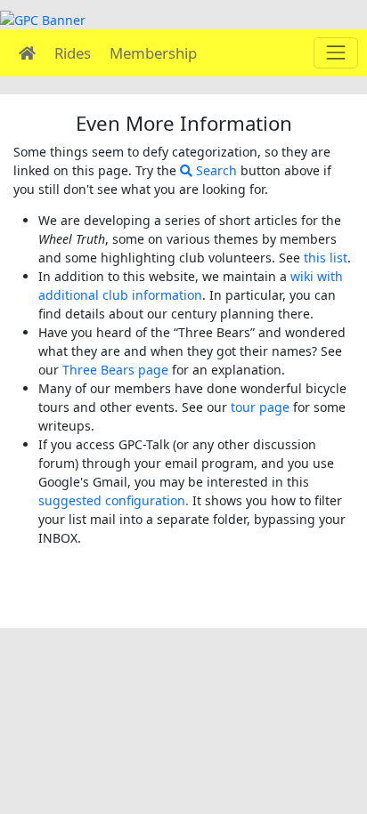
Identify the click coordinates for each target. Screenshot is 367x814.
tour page (260, 407)
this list (325, 257)
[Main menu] (335, 53)
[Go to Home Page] (43, 18)
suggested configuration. (113, 500)
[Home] (27, 53)
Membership (153, 53)
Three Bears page (115, 369)
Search (214, 170)
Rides (72, 53)
